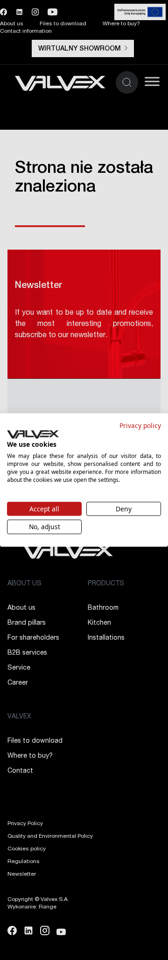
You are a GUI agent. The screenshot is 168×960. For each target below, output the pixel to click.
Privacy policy (140, 425)
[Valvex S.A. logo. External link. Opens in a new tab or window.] (33, 434)
